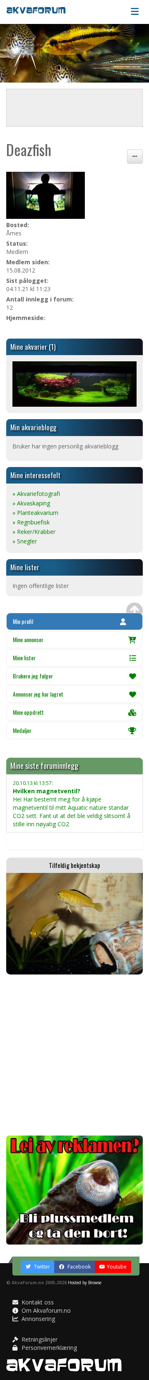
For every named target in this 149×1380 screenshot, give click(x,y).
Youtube (117, 1266)
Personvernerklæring (48, 1348)
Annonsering (37, 1319)
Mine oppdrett (28, 712)
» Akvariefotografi (36, 494)
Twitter (41, 1266)
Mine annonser (28, 639)
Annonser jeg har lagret (38, 694)
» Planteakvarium (35, 513)
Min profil (23, 621)
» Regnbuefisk (31, 522)
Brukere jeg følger (33, 675)
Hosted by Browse (84, 1282)
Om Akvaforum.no (45, 1310)
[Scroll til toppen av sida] (134, 610)
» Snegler (24, 541)
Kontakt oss (37, 1302)
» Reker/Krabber (33, 532)
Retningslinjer (39, 1339)
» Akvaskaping (31, 503)
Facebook (78, 1266)
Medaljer (22, 730)
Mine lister (24, 657)
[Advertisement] (74, 1055)
